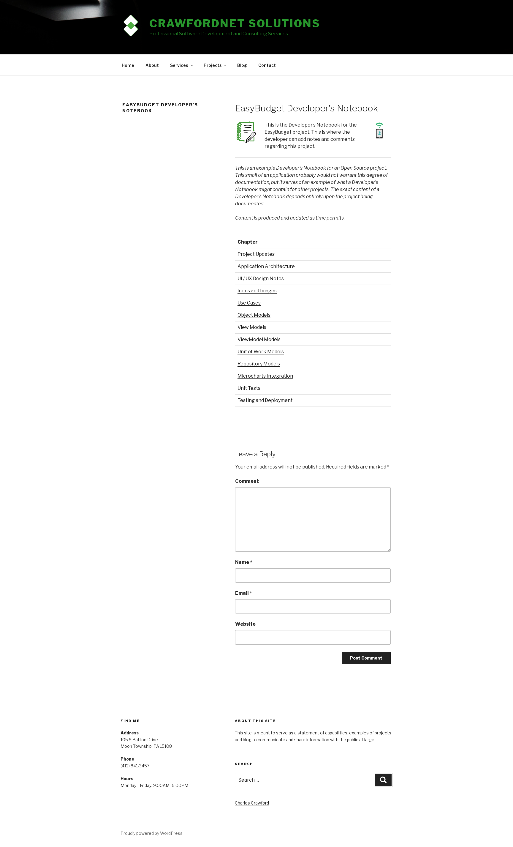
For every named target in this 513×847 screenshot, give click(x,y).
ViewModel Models (259, 339)
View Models (252, 327)
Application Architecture (266, 266)
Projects (213, 65)
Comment (247, 481)
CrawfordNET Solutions (234, 23)
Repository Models (259, 364)
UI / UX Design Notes (261, 278)
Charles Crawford (252, 802)
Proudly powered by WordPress (152, 833)
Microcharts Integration (265, 376)
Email (243, 593)
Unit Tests (249, 388)
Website (245, 624)
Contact (267, 65)
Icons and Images (257, 291)
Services (179, 65)
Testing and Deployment (265, 400)
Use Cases (249, 303)
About (152, 65)
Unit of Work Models (261, 351)
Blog (242, 65)
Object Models (254, 315)
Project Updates (256, 254)
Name (243, 562)
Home (128, 65)
